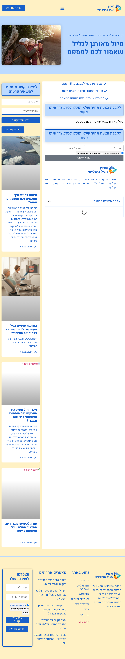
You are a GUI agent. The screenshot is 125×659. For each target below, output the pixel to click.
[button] (62, 8)
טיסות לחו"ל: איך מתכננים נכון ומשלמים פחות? (21, 199)
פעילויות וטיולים (80, 599)
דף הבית (119, 35)
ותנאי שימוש (82, 153)
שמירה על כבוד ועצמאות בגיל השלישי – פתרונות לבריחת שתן (50, 639)
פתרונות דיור (82, 604)
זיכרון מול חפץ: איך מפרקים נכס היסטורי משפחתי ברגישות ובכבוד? (23, 415)
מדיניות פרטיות (95, 153)
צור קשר (84, 614)
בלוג (111, 35)
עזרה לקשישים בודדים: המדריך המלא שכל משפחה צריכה (21, 527)
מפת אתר (84, 622)
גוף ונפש (84, 594)
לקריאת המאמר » (28, 246)
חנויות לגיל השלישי (83, 587)
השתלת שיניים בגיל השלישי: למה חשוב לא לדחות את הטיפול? (21, 329)
